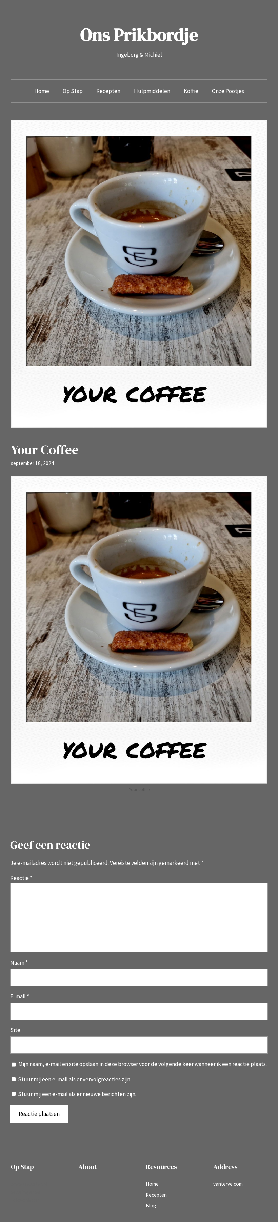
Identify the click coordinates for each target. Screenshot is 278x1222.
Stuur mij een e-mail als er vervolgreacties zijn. (74, 1079)
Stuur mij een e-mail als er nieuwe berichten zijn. (77, 1094)
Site (15, 1030)
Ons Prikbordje (139, 34)
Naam (19, 962)
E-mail (19, 996)
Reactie (21, 878)
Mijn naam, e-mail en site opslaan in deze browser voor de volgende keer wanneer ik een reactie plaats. (142, 1064)
